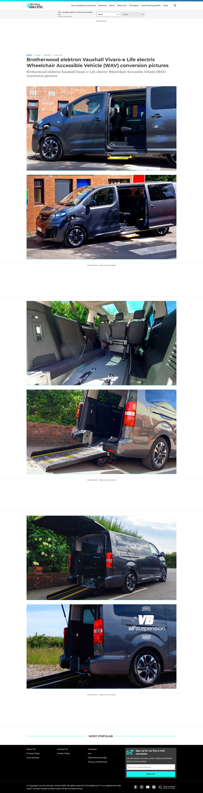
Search (175, 5)
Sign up (151, 774)
